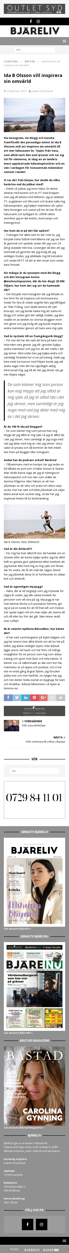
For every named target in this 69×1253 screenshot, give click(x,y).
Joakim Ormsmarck (42, 91)
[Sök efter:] (34, 49)
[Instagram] (38, 21)
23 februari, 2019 (16, 91)
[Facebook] (30, 21)
